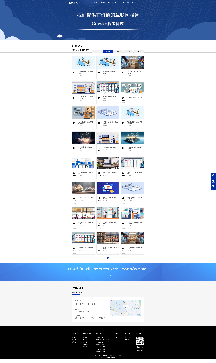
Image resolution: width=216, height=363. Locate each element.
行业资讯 (127, 337)
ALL (97, 51)
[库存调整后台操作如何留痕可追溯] (83, 243)
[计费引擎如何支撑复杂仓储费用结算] (132, 143)
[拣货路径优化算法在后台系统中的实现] (108, 243)
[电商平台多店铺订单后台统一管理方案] (108, 193)
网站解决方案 (99, 342)
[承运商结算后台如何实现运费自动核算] (132, 193)
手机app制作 (128, 51)
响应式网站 (85, 344)
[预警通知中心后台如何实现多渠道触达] (132, 118)
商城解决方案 (99, 337)
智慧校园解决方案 (100, 344)
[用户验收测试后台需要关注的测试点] (132, 68)
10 (108, 258)
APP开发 (102, 2)
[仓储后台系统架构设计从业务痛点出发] (83, 93)
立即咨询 (108, 275)
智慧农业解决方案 (100, 349)
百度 (116, 337)
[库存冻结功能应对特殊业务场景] (83, 168)
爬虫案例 (74, 337)
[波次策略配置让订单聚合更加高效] (132, 243)
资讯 (132, 2)
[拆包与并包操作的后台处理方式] (108, 168)
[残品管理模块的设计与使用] (108, 143)
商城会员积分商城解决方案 (102, 339)
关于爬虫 (74, 339)
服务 (108, 2)
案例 (122, 2)
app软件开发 (118, 51)
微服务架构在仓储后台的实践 (134, 97)
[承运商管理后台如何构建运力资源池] (108, 68)
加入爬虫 (74, 342)
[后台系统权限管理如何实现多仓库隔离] (108, 93)
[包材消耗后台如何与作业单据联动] (83, 68)
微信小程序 (85, 339)
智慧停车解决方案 (100, 346)
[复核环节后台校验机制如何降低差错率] (132, 218)
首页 (88, 2)
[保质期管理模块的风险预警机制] (132, 168)
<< (96, 258)
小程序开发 (95, 2)
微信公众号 (85, 342)
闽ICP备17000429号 (116, 355)
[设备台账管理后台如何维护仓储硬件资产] (83, 118)
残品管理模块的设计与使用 (109, 147)
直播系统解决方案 (100, 351)
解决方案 (115, 2)
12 (114, 258)
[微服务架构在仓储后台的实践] (132, 93)
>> (120, 258)
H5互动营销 (85, 337)
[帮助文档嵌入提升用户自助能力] (83, 193)
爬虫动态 (127, 339)
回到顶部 (213, 187)
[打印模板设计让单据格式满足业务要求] (108, 118)
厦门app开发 (108, 51)
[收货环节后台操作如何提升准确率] (83, 218)
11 (111, 258)
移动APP (85, 346)
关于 (127, 2)
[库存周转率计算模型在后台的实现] (83, 143)
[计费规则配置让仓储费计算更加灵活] (108, 218)
